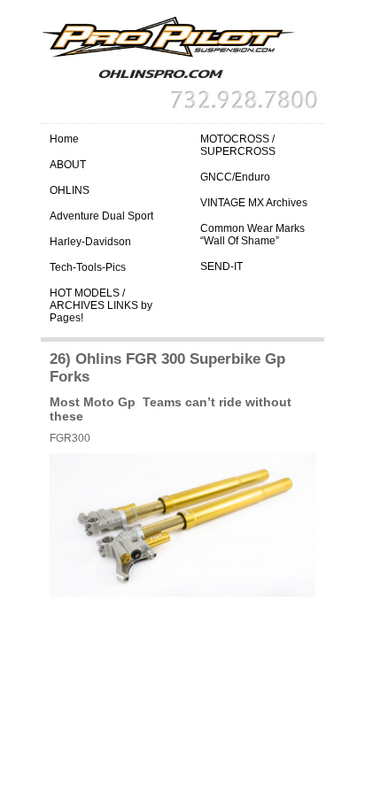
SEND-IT (221, 266)
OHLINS (69, 190)
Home (64, 139)
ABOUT (68, 164)
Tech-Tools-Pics (88, 267)
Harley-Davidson (90, 241)
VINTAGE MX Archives (253, 203)
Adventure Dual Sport (101, 216)
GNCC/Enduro (235, 177)
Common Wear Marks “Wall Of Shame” (252, 234)
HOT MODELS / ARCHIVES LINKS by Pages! (101, 305)
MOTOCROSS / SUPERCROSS (238, 145)
